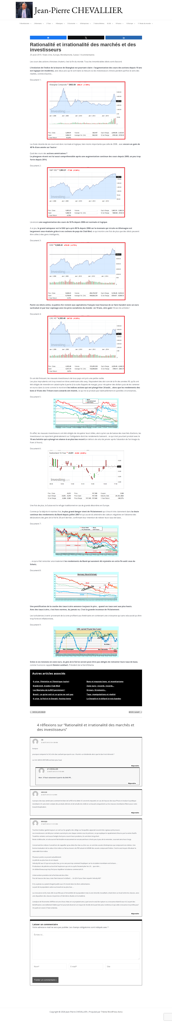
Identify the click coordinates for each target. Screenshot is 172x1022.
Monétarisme (66, 55)
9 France (118, 23)
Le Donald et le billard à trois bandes (104, 698)
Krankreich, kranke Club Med (46, 686)
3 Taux (48, 23)
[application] (30, 23)
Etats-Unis (47, 55)
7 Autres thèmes (98, 23)
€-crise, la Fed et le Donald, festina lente (52, 698)
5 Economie (71, 23)
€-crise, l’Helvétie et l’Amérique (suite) (51, 681)
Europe (56, 55)
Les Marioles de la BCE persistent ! (49, 690)
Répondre (135, 766)
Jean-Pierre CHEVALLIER (79, 9)
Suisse (76, 55)
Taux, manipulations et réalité (101, 694)
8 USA (109, 23)
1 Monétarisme (24, 23)
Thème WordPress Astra (111, 1012)
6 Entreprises (84, 23)
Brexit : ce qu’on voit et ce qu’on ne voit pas (53, 694)
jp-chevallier (52, 769)
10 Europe (129, 23)
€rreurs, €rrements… (96, 690)
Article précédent (37, 712)
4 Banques (59, 23)
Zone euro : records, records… (100, 686)
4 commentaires (87, 55)
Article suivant (135, 712)
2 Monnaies (38, 23)
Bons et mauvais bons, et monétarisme (105, 681)
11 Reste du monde (144, 23)
